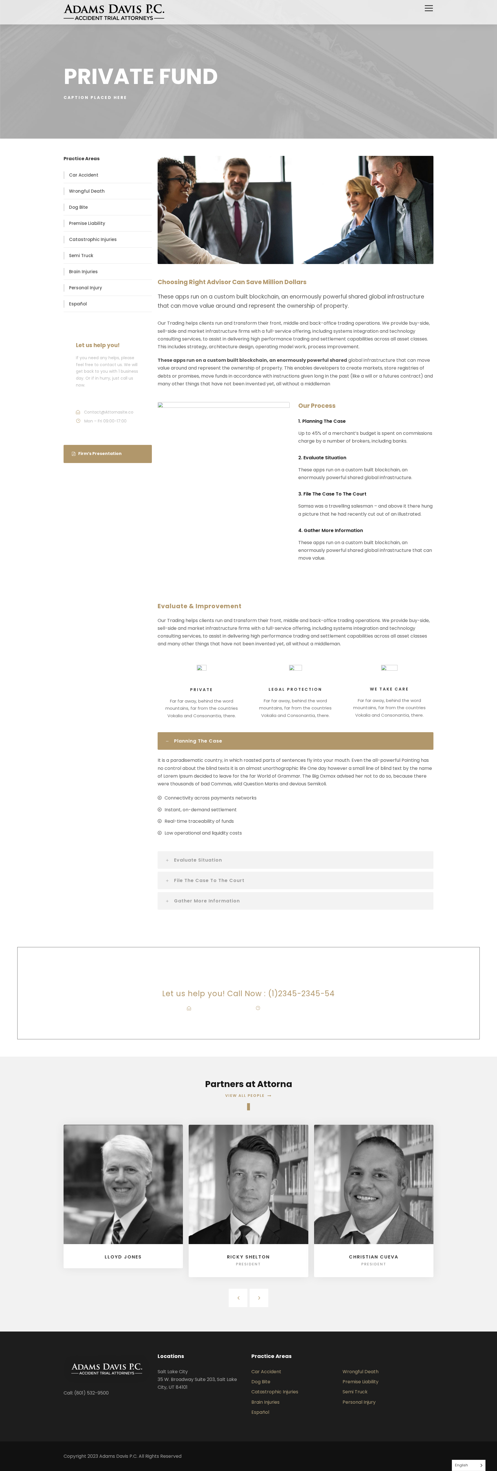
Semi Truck (81, 256)
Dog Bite (78, 207)
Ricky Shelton (248, 1257)
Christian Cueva (373, 1257)
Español (78, 304)
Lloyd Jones (123, 1257)
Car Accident (83, 175)
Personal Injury (85, 288)
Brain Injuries (83, 272)
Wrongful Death (87, 191)
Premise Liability (87, 223)
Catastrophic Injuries (93, 239)
